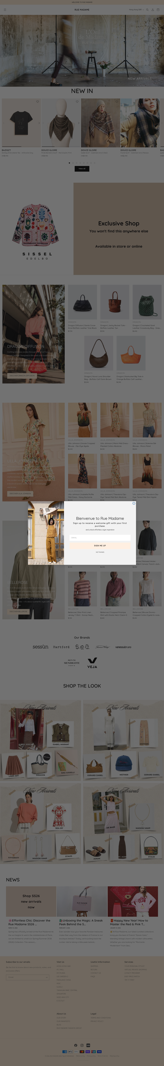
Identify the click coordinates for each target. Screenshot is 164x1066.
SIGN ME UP (100, 546)
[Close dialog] (134, 503)
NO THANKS (100, 552)
